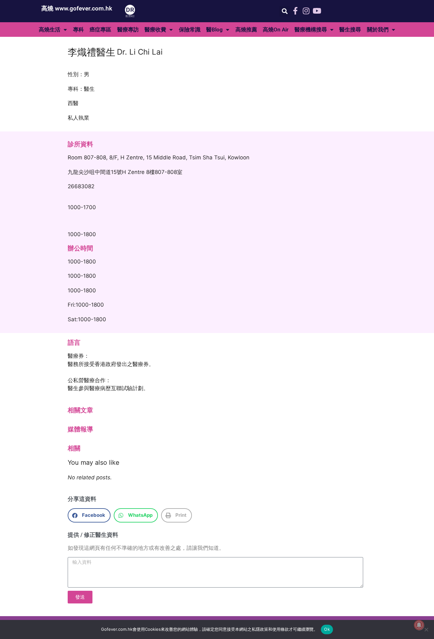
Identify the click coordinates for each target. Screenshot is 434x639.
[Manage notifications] (419, 625)
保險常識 (189, 29)
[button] (284, 11)
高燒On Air (275, 29)
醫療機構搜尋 (311, 29)
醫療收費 (155, 29)
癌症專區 (100, 29)
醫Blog (214, 29)
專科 (78, 29)
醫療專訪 (128, 29)
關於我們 (378, 29)
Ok (327, 629)
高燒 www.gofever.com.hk (76, 8)
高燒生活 (49, 29)
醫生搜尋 (350, 29)
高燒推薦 (246, 29)
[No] (426, 629)
